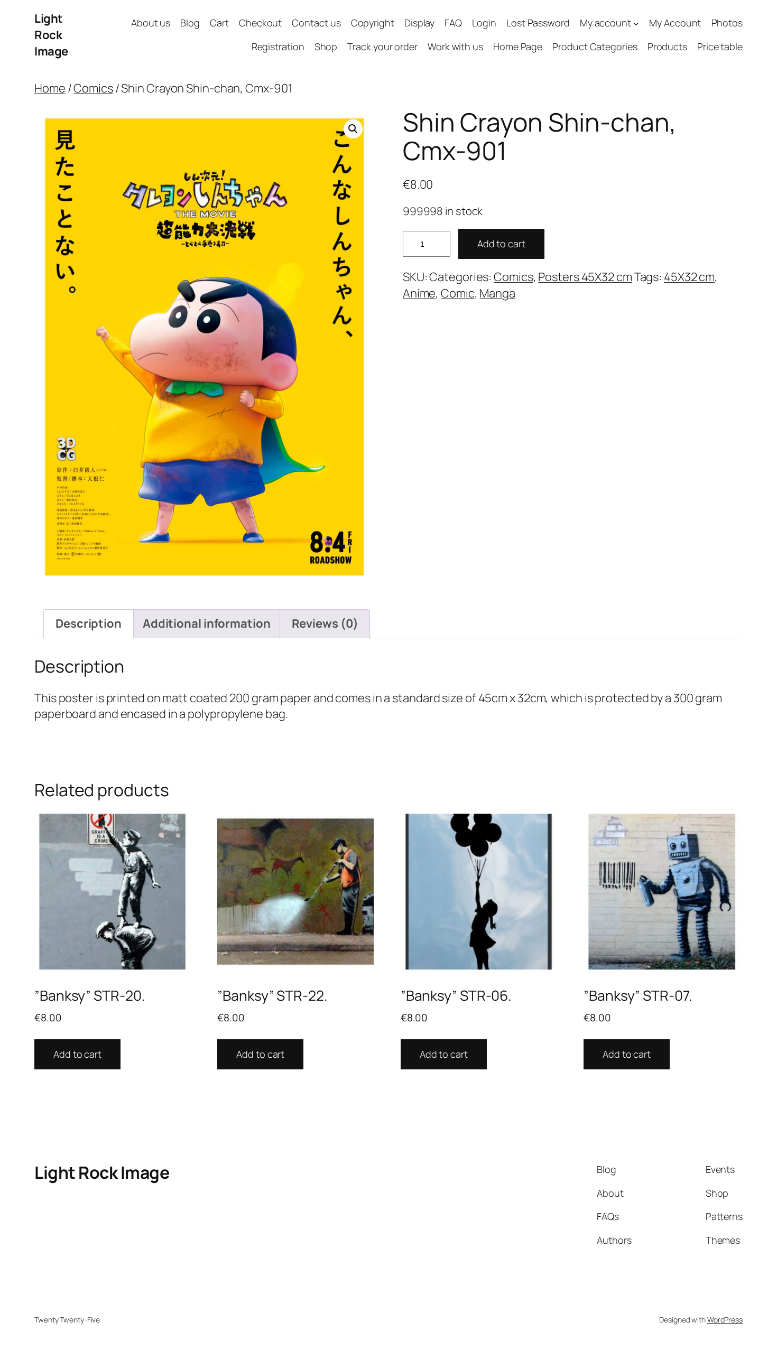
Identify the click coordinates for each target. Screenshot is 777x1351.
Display (419, 22)
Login (484, 22)
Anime (419, 293)
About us (150, 22)
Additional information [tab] (207, 623)
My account (605, 22)
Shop (326, 46)
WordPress (725, 1320)
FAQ (453, 22)
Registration (278, 46)
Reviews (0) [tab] (325, 623)
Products (667, 46)
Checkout (260, 22)
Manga (497, 293)
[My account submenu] (636, 23)
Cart (219, 22)
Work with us (455, 46)
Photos (727, 22)
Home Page (517, 46)
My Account (675, 22)
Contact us (316, 22)
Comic (458, 293)
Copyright (372, 22)
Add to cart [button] (77, 1054)
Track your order (382, 46)
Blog (190, 22)
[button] (353, 128)
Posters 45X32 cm (585, 277)
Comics (93, 88)
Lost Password (538, 22)
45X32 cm (689, 277)
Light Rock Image (51, 35)
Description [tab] (89, 623)
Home (50, 88)
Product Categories (594, 46)
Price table (720, 46)
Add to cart (501, 243)
